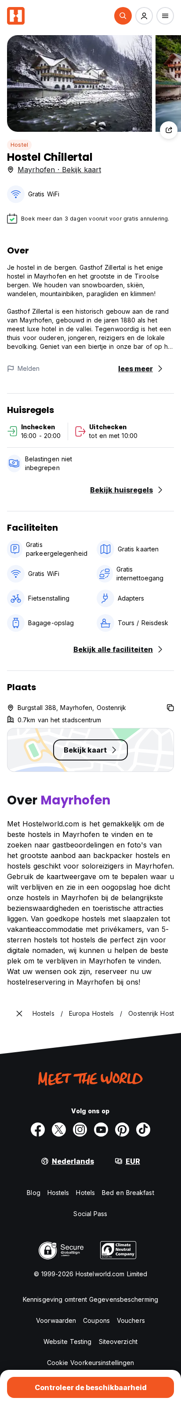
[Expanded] (19, 1013)
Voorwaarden (56, 1320)
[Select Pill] (123, 16)
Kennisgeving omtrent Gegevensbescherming (90, 1299)
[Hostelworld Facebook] (38, 1130)
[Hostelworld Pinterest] (122, 1130)
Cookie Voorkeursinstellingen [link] (90, 1362)
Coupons (96, 1320)
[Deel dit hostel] (168, 130)
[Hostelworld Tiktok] (143, 1130)
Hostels (58, 1192)
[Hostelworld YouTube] (101, 1130)
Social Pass (90, 1213)
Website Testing (67, 1341)
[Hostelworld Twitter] (59, 1130)
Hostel (19, 144)
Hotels (85, 1192)
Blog (33, 1192)
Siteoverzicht (118, 1341)
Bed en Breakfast (128, 1192)
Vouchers (131, 1320)
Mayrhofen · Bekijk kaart (59, 169)
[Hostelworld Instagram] (80, 1130)
